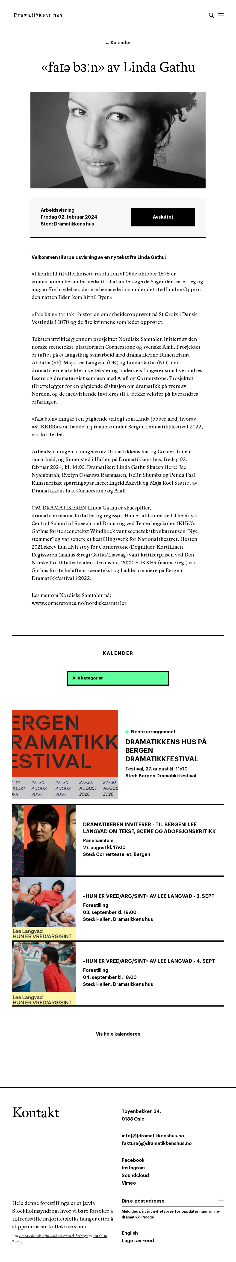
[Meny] (221, 15)
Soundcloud (135, 1175)
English (130, 1233)
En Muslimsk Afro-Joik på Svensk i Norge (53, 1236)
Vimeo (129, 1183)
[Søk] (211, 15)
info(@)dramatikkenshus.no (153, 1136)
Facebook (133, 1160)
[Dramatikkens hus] (63, 15)
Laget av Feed (138, 1241)
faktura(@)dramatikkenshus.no (157, 1143)
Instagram (133, 1168)
